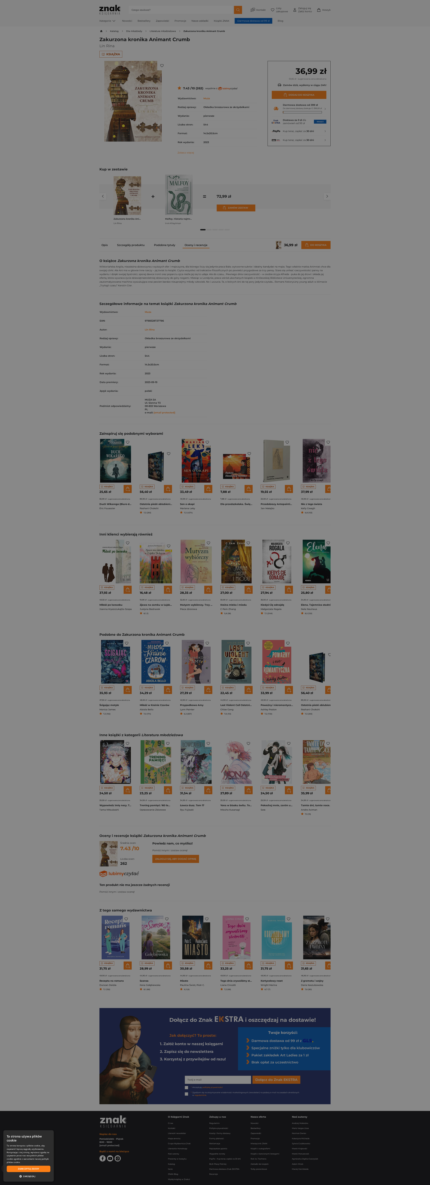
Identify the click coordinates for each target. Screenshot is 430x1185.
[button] (28, 1176)
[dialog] (28, 1156)
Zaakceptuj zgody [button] (28, 1168)
